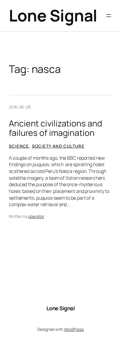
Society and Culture (58, 146)
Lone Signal (53, 15)
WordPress (74, 329)
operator (36, 216)
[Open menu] (108, 15)
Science (19, 146)
